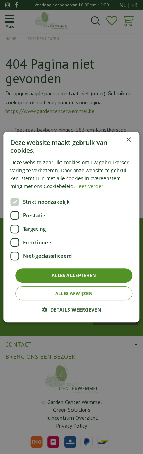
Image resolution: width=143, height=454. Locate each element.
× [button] (128, 139)
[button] (71, 310)
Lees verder (89, 186)
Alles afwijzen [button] (74, 293)
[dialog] (71, 227)
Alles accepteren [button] (74, 275)
